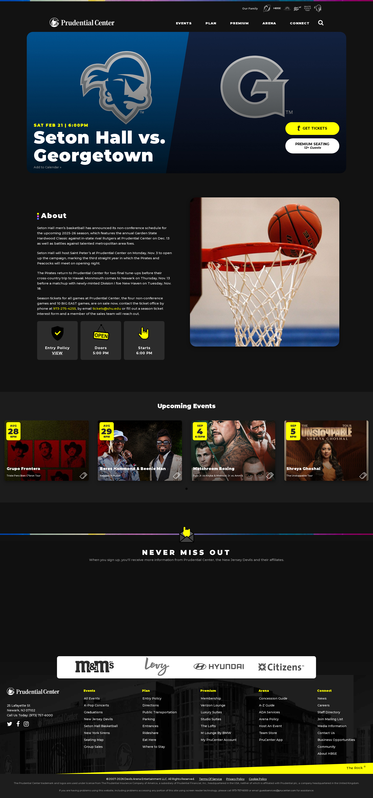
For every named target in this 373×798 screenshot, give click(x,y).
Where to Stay (153, 747)
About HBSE (327, 754)
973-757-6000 (240, 790)
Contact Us (326, 733)
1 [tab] (186, 489)
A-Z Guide (267, 705)
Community (326, 747)
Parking (148, 719)
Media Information (332, 726)
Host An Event (270, 726)
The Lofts (208, 726)
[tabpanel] (46, 454)
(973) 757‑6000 (41, 715)
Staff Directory (329, 712)
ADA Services (269, 712)
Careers (324, 705)
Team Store (268, 733)
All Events (92, 698)
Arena (269, 23)
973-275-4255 (64, 308)
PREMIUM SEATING (312, 146)
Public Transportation (159, 712)
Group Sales (93, 747)
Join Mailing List (330, 719)
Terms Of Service (210, 779)
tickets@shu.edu (107, 308)
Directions (150, 705)
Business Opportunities (336, 740)
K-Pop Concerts (96, 705)
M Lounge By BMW (216, 733)
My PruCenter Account (219, 740)
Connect (300, 23)
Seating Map (94, 740)
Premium (239, 23)
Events (184, 23)
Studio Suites (211, 719)
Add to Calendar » (47, 167)
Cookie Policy (258, 779)
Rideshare (150, 733)
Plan (210, 23)
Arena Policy (269, 719)
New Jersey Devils (98, 719)
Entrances (150, 726)
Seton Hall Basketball (101, 726)
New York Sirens (97, 733)
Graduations (93, 712)
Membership (211, 698)
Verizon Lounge (213, 705)
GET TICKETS (314, 128)
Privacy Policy (235, 779)
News (322, 698)
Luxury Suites (211, 712)
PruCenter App (271, 740)
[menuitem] (180, 19)
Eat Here (149, 740)
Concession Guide (273, 698)
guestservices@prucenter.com (277, 790)
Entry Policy (151, 698)
